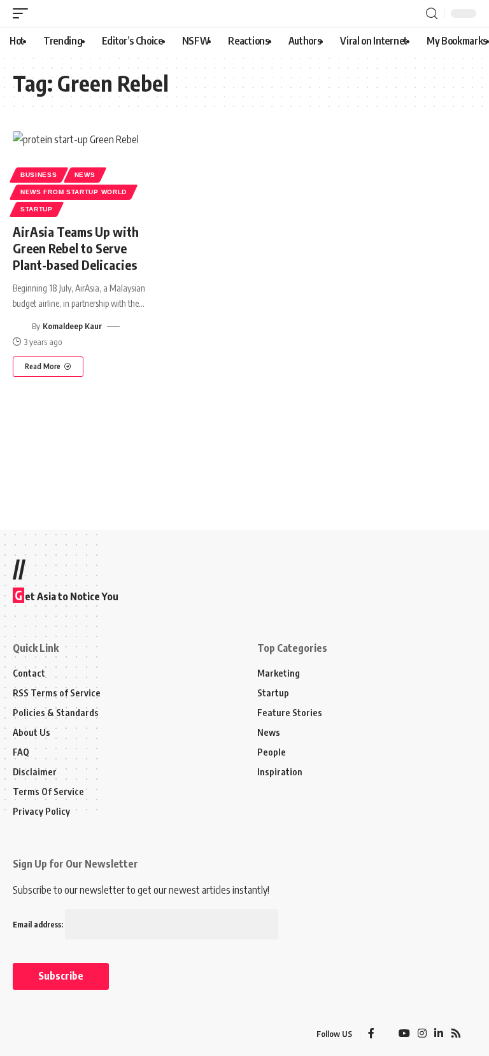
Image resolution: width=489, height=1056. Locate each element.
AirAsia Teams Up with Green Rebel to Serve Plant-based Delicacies (76, 247)
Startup (36, 209)
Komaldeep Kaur (72, 326)
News (85, 174)
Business (38, 174)
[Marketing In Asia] (41, 1034)
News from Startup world (73, 191)
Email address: (39, 924)
